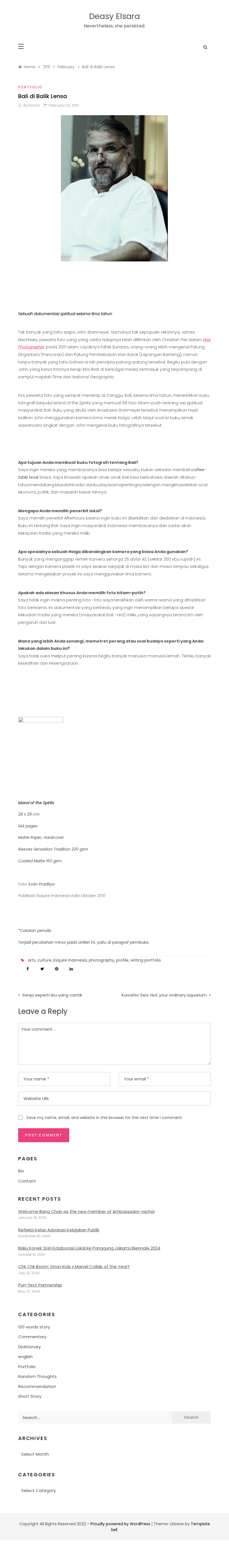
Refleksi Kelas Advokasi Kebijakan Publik (58, 1230)
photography (101, 960)
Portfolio (30, 87)
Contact (27, 1181)
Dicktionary (29, 1347)
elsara (34, 105)
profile (122, 960)
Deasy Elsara (114, 16)
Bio (21, 1171)
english (25, 1356)
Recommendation (37, 1386)
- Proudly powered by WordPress (119, 1524)
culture (44, 960)
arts (31, 960)
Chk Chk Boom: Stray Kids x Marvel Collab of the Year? (74, 1266)
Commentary (32, 1337)
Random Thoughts (37, 1376)
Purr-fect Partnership (40, 1285)
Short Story (29, 1396)
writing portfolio (145, 960)
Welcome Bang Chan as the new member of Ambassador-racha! (86, 1211)
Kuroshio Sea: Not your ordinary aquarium (164, 995)
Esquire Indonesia (70, 960)
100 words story (34, 1327)
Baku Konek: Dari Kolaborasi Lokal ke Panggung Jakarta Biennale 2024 (89, 1248)
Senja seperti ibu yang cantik (52, 995)
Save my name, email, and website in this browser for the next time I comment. (105, 1117)
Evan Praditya (41, 884)
